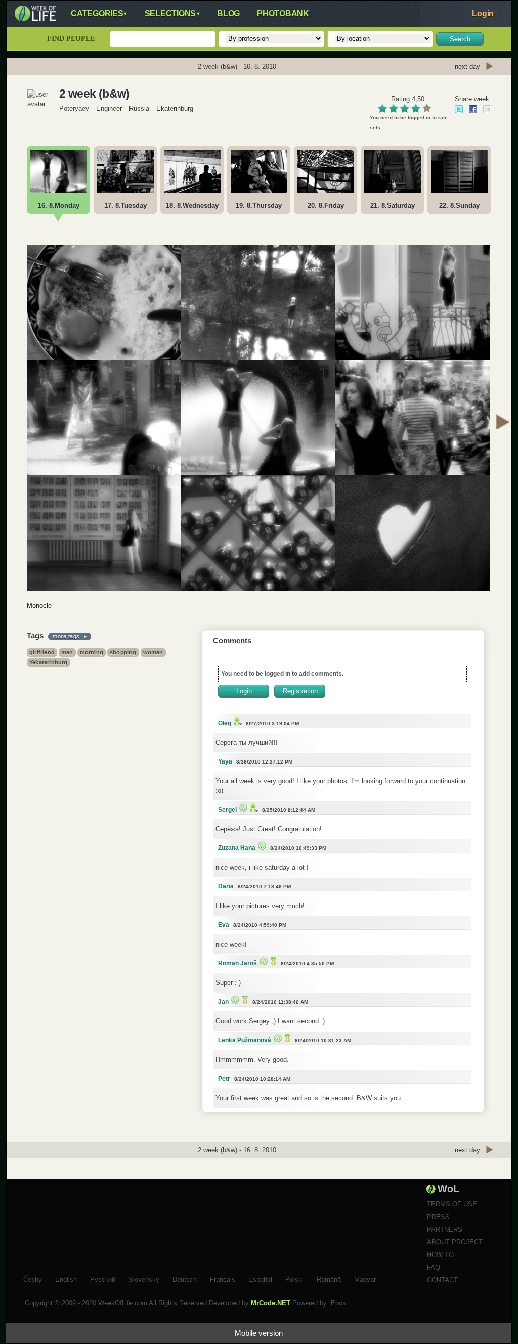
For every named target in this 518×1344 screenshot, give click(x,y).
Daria (226, 886)
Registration (300, 691)
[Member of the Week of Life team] (236, 720)
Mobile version (259, 1333)
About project (455, 1242)
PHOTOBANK (283, 13)
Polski (294, 1278)
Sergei (227, 809)
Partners (444, 1229)
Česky (32, 1278)
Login (483, 13)
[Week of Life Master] (272, 961)
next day (467, 66)
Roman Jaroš (237, 963)
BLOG (228, 13)
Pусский (102, 1278)
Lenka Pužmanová (244, 1040)
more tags (66, 636)
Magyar (365, 1278)
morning (91, 652)
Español (260, 1278)
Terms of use (452, 1204)
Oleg (224, 723)
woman (153, 652)
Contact (442, 1280)
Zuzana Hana (236, 848)
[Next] (502, 423)
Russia (139, 108)
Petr (224, 1078)
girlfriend (42, 652)
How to (440, 1255)
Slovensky (143, 1278)
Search (460, 39)
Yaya (225, 761)
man (67, 652)
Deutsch (184, 1278)
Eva (223, 924)
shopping (123, 652)
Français (222, 1278)
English (66, 1278)
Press (438, 1217)
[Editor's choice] (242, 807)
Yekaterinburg (48, 662)
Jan (223, 1001)
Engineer (109, 108)
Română (329, 1278)
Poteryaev (74, 108)
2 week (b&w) (94, 93)
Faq (433, 1267)
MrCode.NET (270, 1303)
